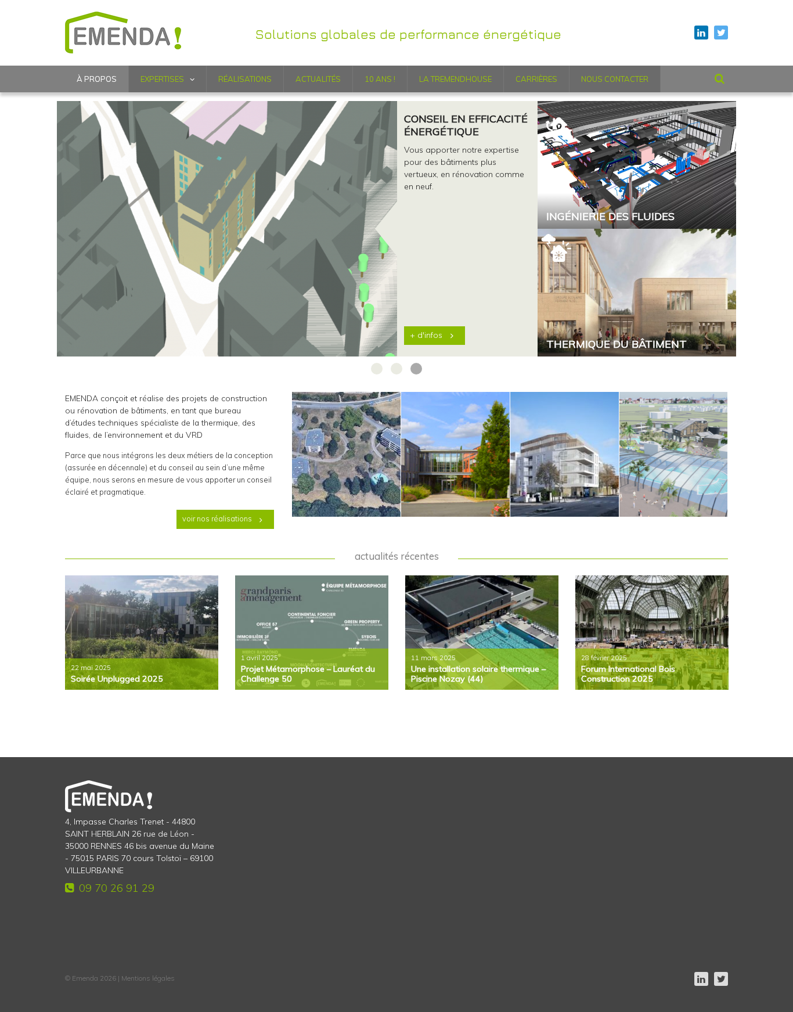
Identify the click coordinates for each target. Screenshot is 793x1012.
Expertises (162, 79)
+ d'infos (426, 335)
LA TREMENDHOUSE (455, 79)
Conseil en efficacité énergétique (466, 125)
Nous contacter (614, 79)
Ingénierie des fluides (610, 216)
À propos (97, 79)
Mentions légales (148, 978)
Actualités (318, 79)
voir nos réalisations (217, 518)
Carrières (536, 79)
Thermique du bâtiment (616, 344)
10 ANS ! (380, 79)
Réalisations (245, 79)
